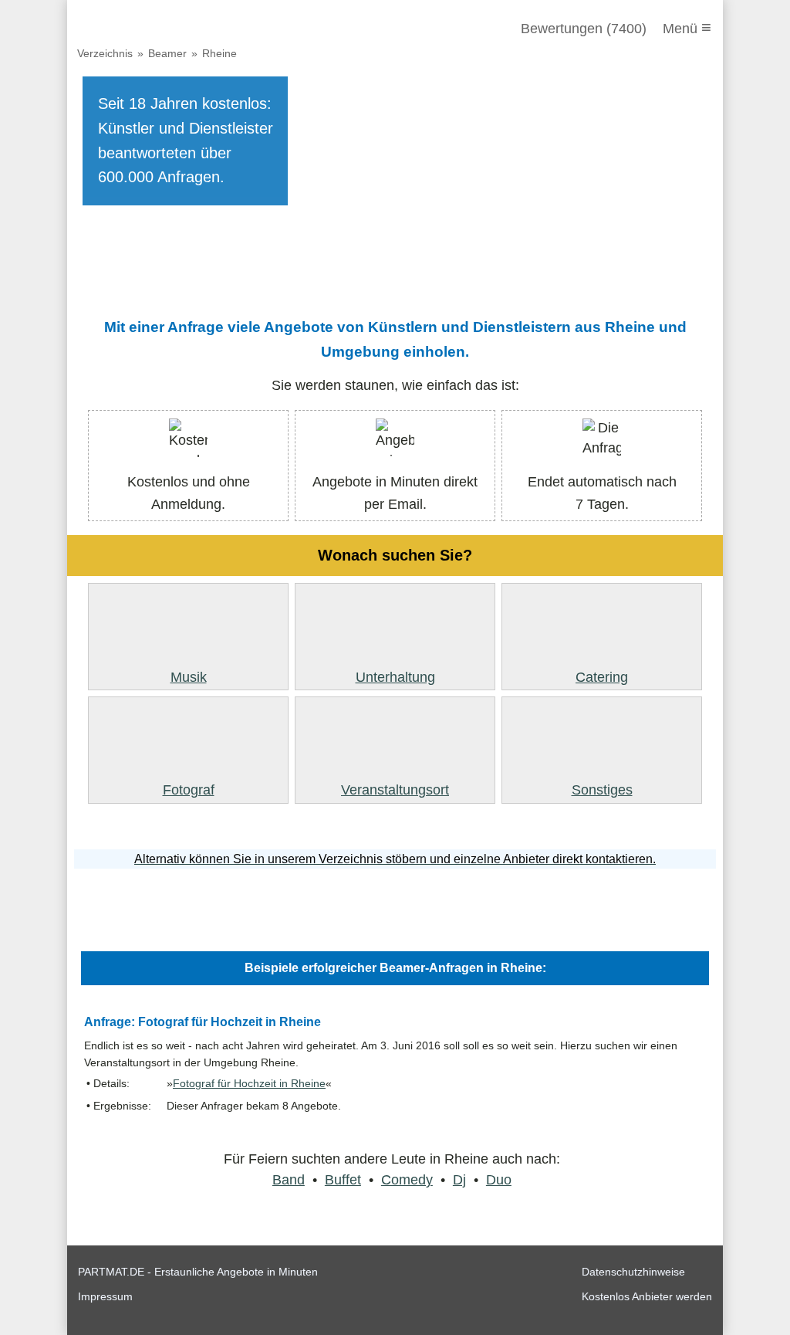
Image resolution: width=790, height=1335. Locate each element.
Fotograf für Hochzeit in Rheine (249, 1083)
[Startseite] (161, 28)
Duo (498, 1180)
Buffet (343, 1180)
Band (288, 1180)
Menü (687, 27)
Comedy (407, 1180)
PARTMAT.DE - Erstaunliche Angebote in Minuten (198, 1272)
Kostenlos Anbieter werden (647, 1296)
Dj (459, 1180)
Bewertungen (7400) (584, 28)
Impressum (105, 1296)
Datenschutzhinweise (633, 1272)
